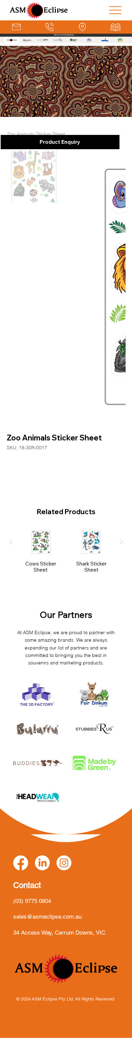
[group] (66, 554)
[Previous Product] (11, 542)
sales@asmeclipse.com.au (47, 916)
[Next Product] (121, 542)
